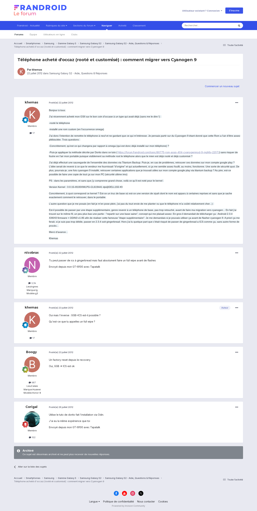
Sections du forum (83, 25)
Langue (93, 501)
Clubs (74, 34)
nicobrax (31, 253)
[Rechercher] (239, 25)
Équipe (33, 34)
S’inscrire (234, 10)
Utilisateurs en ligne (54, 34)
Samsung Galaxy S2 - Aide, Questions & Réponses (78, 73)
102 (33, 437)
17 (33, 133)
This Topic (225, 25)
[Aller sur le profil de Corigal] (32, 419)
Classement (139, 25)
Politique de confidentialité (118, 501)
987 (33, 382)
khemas (37, 69)
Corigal (31, 407)
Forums (19, 34)
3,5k (33, 283)
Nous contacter (146, 501)
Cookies (163, 501)
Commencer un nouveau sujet (222, 86)
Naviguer (107, 25)
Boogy (31, 352)
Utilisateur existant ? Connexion (201, 10)
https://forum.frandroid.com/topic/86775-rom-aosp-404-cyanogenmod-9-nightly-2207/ (168, 152)
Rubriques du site (56, 25)
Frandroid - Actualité (28, 25)
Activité (122, 25)
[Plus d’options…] (236, 103)
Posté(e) (61, 102)
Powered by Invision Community (128, 506)
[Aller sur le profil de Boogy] (32, 364)
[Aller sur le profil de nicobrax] (32, 265)
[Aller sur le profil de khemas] (21, 71)
